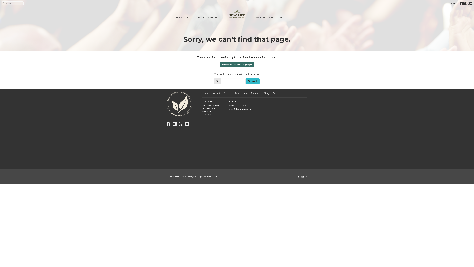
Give (280, 17)
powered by (297, 179)
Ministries (213, 17)
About (189, 17)
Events (200, 17)
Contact (454, 3)
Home (179, 17)
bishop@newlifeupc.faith (245, 109)
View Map (207, 114)
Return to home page (237, 64)
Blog (271, 17)
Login (214, 177)
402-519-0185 (243, 106)
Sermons (260, 17)
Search (253, 81)
